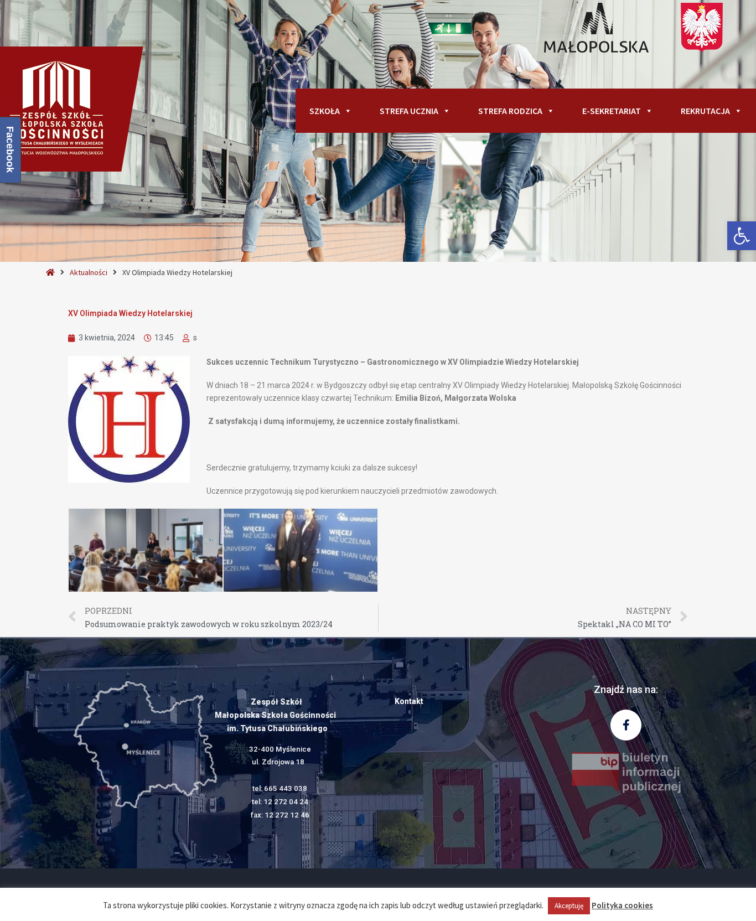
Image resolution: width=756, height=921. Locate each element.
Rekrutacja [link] (705, 110)
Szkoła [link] (324, 110)
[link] (741, 235)
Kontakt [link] (409, 701)
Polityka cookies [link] (622, 905)
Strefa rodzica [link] (510, 110)
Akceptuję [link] (569, 905)
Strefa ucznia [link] (409, 110)
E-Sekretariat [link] (611, 110)
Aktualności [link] (88, 272)
